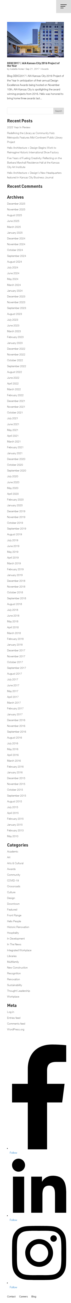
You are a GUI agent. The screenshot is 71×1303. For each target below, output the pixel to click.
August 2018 (14, 604)
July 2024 (12, 267)
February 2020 (15, 499)
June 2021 (13, 424)
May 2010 (12, 836)
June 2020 (13, 482)
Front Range (14, 915)
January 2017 (15, 714)
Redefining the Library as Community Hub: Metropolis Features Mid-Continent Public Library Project (34, 137)
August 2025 (14, 215)
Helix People (14, 921)
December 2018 (16, 580)
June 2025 (13, 220)
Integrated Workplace (19, 950)
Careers (23, 1296)
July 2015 (12, 807)
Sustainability (14, 985)
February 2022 (15, 395)
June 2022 (13, 377)
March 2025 (14, 226)
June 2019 (13, 546)
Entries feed (13, 1017)
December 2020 (16, 458)
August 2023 (14, 313)
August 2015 (14, 801)
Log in (10, 1011)
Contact (11, 1296)
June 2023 (13, 325)
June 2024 (13, 273)
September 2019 (16, 528)
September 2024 (16, 255)
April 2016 (13, 754)
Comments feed (16, 1023)
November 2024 (16, 244)
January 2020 (15, 505)
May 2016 (12, 749)
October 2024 (15, 249)
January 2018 (15, 644)
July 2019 (12, 540)
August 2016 (14, 737)
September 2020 (16, 470)
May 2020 (12, 487)
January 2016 (15, 772)
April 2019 (13, 557)
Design (11, 897)
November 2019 (16, 516)
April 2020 (13, 493)
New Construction (17, 967)
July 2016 (12, 743)
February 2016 (15, 766)
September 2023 (16, 307)
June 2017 (13, 685)
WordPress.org (15, 1029)
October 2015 (15, 789)
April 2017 (13, 696)
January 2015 (15, 824)
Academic (12, 851)
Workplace (13, 996)
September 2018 (16, 598)
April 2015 (13, 812)
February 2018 (15, 638)
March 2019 (14, 563)
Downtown (13, 903)
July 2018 (12, 609)
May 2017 (12, 691)
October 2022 (15, 360)
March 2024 (14, 284)
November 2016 (16, 725)
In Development (16, 938)
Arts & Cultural (15, 863)
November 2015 (16, 783)
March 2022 (14, 389)
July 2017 (12, 679)
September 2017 (16, 667)
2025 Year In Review (18, 127)
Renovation (13, 979)
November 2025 (16, 209)
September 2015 (16, 795)
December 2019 (16, 511)
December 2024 (16, 238)
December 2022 (16, 348)
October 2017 (15, 662)
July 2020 (12, 476)
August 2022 (14, 371)
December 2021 (16, 400)
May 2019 (12, 551)
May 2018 (12, 621)
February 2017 (15, 708)
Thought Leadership (18, 990)
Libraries (12, 956)
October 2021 (15, 412)
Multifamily (13, 961)
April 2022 (13, 383)
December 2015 (16, 778)
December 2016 (16, 720)
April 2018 (13, 627)
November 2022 (16, 354)
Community (13, 874)
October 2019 (15, 522)
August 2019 (14, 534)
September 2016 (16, 731)
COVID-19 (13, 880)
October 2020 (15, 464)
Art (8, 857)
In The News (14, 944)
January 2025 (15, 232)
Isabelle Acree (17, 68)
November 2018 (16, 586)
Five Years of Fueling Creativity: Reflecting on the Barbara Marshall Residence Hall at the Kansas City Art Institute (34, 162)
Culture (11, 892)
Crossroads (13, 886)
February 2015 (15, 818)
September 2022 (16, 366)
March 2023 (14, 331)
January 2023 (15, 342)
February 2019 (15, 569)
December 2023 (16, 296)
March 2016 (14, 760)
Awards (45, 68)
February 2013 (15, 830)
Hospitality (13, 932)
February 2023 (15, 336)
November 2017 (16, 656)
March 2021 (14, 441)
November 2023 (16, 302)
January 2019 (15, 575)
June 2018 (13, 615)
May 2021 (12, 429)
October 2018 (15, 592)
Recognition (14, 973)
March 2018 (14, 633)
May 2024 (12, 278)
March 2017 (14, 702)
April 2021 (13, 435)
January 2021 (15, 453)
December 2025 (16, 203)
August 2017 (14, 673)
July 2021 (12, 418)
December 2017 (16, 650)
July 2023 (12, 319)
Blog (33, 1296)
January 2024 (15, 290)
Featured (12, 909)
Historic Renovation (18, 926)
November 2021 (16, 406)
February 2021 (15, 447)
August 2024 (14, 261)
